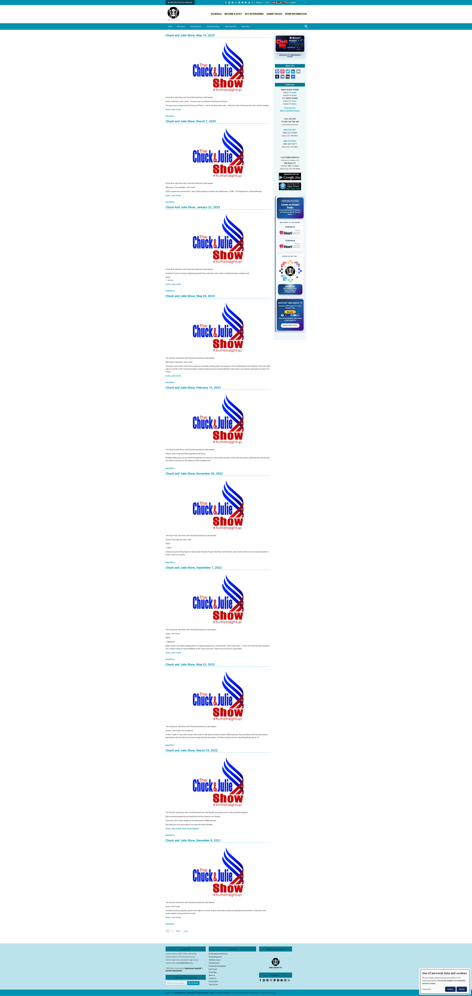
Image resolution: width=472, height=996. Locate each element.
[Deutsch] (279, 2)
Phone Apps (213, 972)
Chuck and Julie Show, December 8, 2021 (193, 840)
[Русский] (285, 2)
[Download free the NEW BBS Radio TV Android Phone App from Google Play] (290, 176)
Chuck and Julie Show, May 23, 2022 (190, 664)
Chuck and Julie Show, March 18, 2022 (192, 750)
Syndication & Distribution (217, 966)
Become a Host (233, 14)
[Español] (288, 2)
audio (294, 93)
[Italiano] (281, 2)
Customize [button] (426, 989)
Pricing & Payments (215, 957)
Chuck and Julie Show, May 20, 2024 (190, 296)
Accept (462, 989)
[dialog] (445, 981)
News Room (213, 969)
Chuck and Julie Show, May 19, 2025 (190, 35)
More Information (296, 14)
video (294, 101)
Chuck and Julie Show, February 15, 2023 (193, 387)
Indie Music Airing (213, 26)
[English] (272, 2)
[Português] (283, 2)
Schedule (216, 14)
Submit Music (274, 14)
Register (259, 2)
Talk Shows (181, 26)
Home (170, 26)
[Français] (276, 2)
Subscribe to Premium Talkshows (181, 2)
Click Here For (290, 108)
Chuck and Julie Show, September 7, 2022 (194, 567)
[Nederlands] (274, 2)
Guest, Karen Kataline (190, 829)
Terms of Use (213, 984)
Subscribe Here (290, 325)
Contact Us (212, 978)
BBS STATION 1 (290, 130)
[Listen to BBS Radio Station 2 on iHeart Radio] (290, 246)
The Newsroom (195, 26)
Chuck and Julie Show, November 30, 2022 (194, 473)
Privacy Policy (213, 981)
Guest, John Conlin (173, 110)
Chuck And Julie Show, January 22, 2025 (193, 207)
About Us (212, 975)
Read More (170, 116)
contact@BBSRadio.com (184, 963)
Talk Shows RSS (230, 26)
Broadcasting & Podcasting (218, 954)
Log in (267, 2)
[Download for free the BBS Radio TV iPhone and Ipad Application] (290, 186)
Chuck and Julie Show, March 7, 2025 (191, 121)
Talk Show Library (214, 960)
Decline (450, 989)
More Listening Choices (290, 111)
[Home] (173, 14)
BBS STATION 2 (290, 141)
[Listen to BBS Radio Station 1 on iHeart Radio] (290, 232)
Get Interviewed (254, 14)
